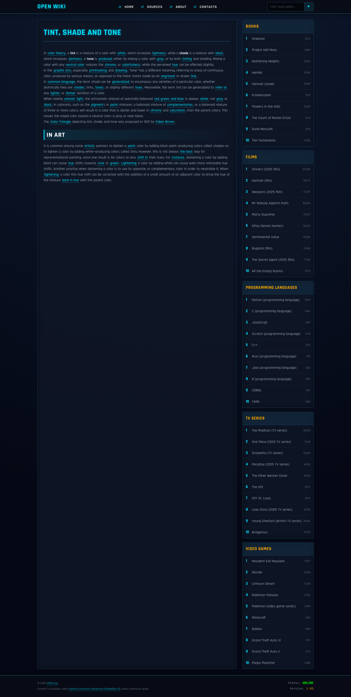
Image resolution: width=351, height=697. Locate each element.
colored (69, 99)
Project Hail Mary (278, 49)
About (181, 7)
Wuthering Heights (278, 61)
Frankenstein (278, 95)
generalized (120, 82)
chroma (110, 65)
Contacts (208, 7)
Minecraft (278, 617)
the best (186, 151)
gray (160, 59)
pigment (97, 104)
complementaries (180, 104)
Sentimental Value (278, 237)
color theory (56, 53)
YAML (278, 401)
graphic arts (62, 70)
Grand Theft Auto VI (278, 640)
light (80, 99)
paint (114, 104)
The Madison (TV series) (278, 430)
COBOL (278, 390)
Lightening (128, 163)
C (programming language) (278, 311)
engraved (168, 76)
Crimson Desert (278, 583)
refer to (221, 87)
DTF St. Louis (278, 498)
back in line (70, 180)
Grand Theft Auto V (278, 651)
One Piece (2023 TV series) (278, 441)
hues (138, 87)
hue (175, 65)
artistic (89, 146)
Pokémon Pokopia (278, 594)
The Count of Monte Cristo (278, 117)
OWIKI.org (52, 683)
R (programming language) (278, 378)
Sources (154, 7)
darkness (75, 59)
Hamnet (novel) (278, 83)
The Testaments (278, 140)
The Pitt (278, 486)
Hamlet (278, 72)
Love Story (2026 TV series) (278, 509)
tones (99, 87)
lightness (159, 53)
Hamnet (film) (278, 180)
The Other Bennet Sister (278, 475)
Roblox (278, 628)
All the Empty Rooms (278, 270)
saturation (177, 110)
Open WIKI (51, 6)
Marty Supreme (278, 214)
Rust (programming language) (278, 356)
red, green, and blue (169, 99)
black (219, 53)
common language (61, 82)
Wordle (278, 572)
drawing (121, 70)
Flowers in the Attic (278, 106)
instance (178, 157)
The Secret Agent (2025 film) (278, 259)
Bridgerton (278, 532)
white (121, 53)
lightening (51, 174)
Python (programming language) (278, 299)
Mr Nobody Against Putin (278, 203)
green (114, 163)
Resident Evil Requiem (278, 560)
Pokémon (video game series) (278, 606)
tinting (187, 59)
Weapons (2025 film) (278, 191)
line (193, 76)
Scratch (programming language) (278, 333)
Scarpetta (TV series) (278, 452)
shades (79, 87)
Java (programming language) (278, 367)
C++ (278, 344)
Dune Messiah (278, 129)
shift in (142, 157)
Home (129, 7)
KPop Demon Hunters (278, 225)
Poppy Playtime (278, 662)
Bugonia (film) (278, 248)
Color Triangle (60, 122)
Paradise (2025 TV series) (278, 464)
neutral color (75, 65)
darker (70, 93)
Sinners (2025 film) (278, 169)
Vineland (278, 38)
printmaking (98, 70)
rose (101, 163)
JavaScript (278, 322)
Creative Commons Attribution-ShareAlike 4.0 (94, 689)
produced (105, 59)
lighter (55, 93)
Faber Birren (165, 122)
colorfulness (131, 65)
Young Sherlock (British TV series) (278, 520)
